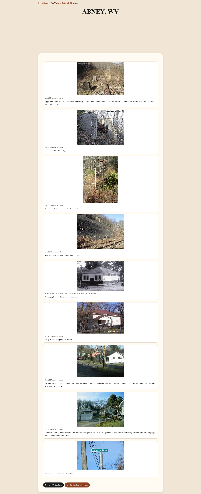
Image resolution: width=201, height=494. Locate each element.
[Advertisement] (100, 34)
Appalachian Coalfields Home (77, 485)
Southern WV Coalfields (53, 485)
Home (40, 3)
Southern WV (49, 3)
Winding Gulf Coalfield (63, 3)
